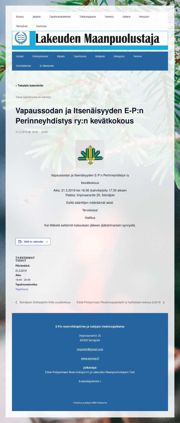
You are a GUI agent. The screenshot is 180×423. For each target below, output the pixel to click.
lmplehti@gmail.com (90, 349)
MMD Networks (99, 403)
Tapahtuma (21, 289)
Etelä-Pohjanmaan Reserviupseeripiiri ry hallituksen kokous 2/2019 (119, 302)
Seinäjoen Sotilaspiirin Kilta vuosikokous (44, 302)
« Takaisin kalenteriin (29, 85)
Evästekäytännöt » (90, 381)
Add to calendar (33, 241)
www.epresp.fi (90, 358)
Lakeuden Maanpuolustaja (90, 39)
